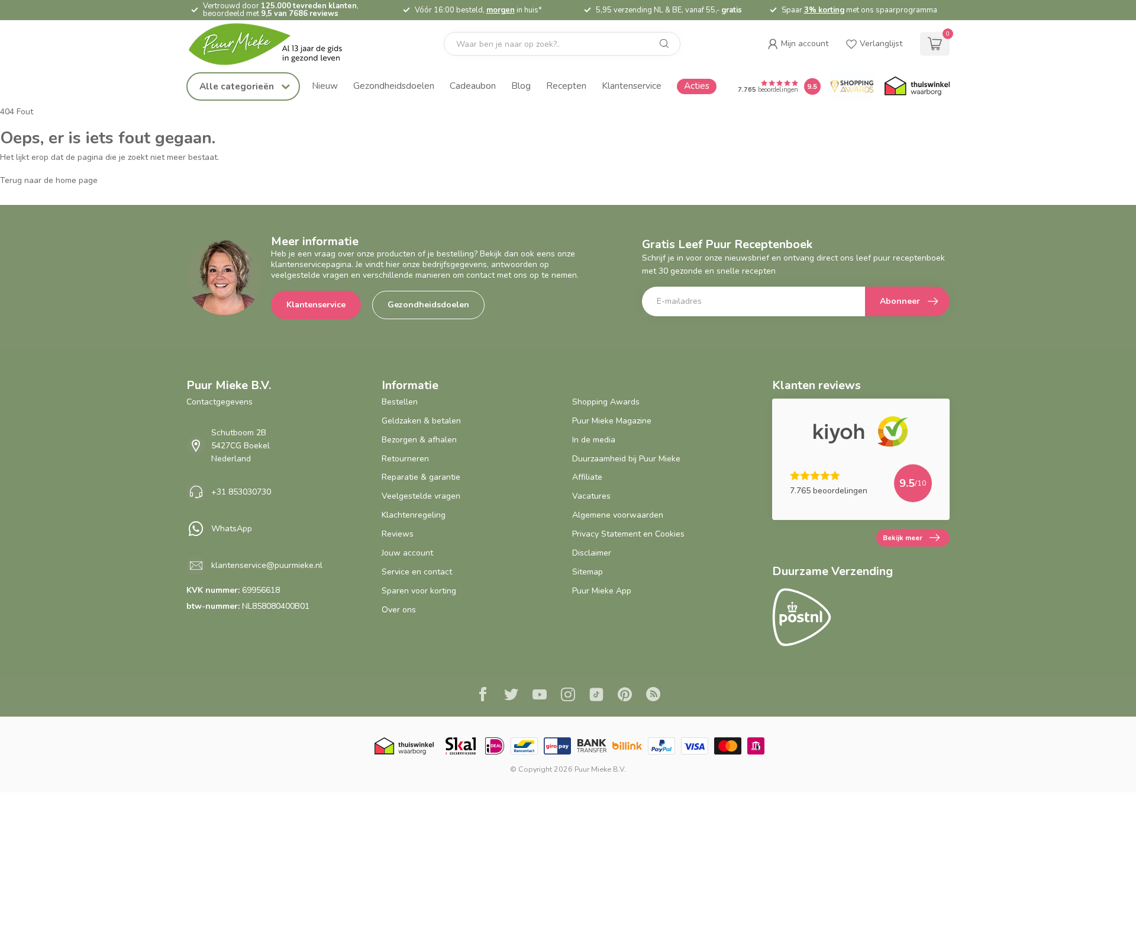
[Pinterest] (625, 695)
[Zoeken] (664, 44)
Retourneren (405, 458)
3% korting (824, 10)
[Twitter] (511, 695)
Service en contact (417, 571)
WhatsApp (231, 528)
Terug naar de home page (49, 180)
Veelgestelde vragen (421, 496)
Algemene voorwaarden (617, 515)
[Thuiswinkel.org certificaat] (917, 86)
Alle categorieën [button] (237, 86)
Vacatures (591, 496)
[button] (797, 44)
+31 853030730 (241, 491)
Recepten (566, 85)
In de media (593, 439)
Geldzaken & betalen (421, 420)
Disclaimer (591, 552)
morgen (500, 10)
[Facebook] (483, 695)
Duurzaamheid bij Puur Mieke (626, 458)
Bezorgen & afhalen (419, 439)
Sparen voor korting (419, 590)
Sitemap (587, 571)
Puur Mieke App (601, 590)
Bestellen (400, 401)
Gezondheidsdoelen (393, 85)
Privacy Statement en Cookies (628, 534)
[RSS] (653, 695)
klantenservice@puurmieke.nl (266, 565)
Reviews (398, 534)
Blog (521, 85)
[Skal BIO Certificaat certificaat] (461, 745)
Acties (696, 85)
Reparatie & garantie (421, 477)
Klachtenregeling (414, 515)
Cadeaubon (473, 85)
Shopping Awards (606, 401)
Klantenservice (631, 85)
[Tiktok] (596, 695)
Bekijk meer (902, 537)
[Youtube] (539, 695)
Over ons (399, 609)
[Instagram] (568, 695)
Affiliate (587, 477)
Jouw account (407, 552)
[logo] (275, 44)
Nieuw (325, 85)
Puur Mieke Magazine (611, 420)
